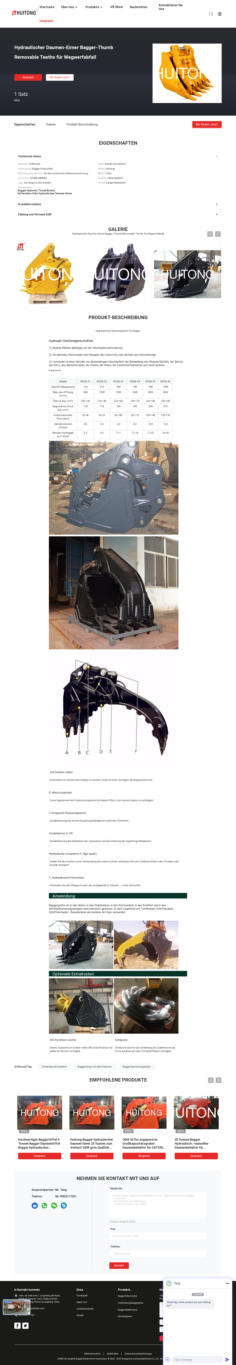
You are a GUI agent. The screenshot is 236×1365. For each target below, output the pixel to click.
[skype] (64, 1206)
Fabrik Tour (82, 1302)
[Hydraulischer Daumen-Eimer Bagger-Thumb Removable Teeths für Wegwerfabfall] (187, 73)
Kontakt (119, 1265)
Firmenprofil (82, 1295)
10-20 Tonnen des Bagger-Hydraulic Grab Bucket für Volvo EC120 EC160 (89, 1143)
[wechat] (54, 1206)
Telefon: (115, 1246)
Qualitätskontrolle (85, 1309)
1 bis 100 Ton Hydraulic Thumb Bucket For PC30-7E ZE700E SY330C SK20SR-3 (144, 1143)
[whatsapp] (44, 1206)
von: (113, 1229)
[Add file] (167, 1359)
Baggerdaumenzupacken (137, 1066)
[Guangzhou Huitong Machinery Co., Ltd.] (25, 12)
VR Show (116, 7)
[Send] (227, 1359)
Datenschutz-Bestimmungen (138, 1354)
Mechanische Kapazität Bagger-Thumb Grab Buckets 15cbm (195, 1143)
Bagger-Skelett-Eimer (127, 1310)
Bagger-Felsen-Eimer (127, 1296)
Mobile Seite (112, 1354)
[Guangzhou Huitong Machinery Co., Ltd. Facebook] (17, 1326)
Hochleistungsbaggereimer (130, 1303)
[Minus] (227, 1283)
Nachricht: (117, 1188)
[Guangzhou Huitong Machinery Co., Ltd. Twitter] (25, 1326)
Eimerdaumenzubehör (54, 1066)
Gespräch (28, 77)
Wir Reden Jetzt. (60, 77)
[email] (35, 1206)
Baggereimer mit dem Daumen (95, 1066)
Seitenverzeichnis (92, 1354)
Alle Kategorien (125, 1316)
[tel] (73, 1206)
